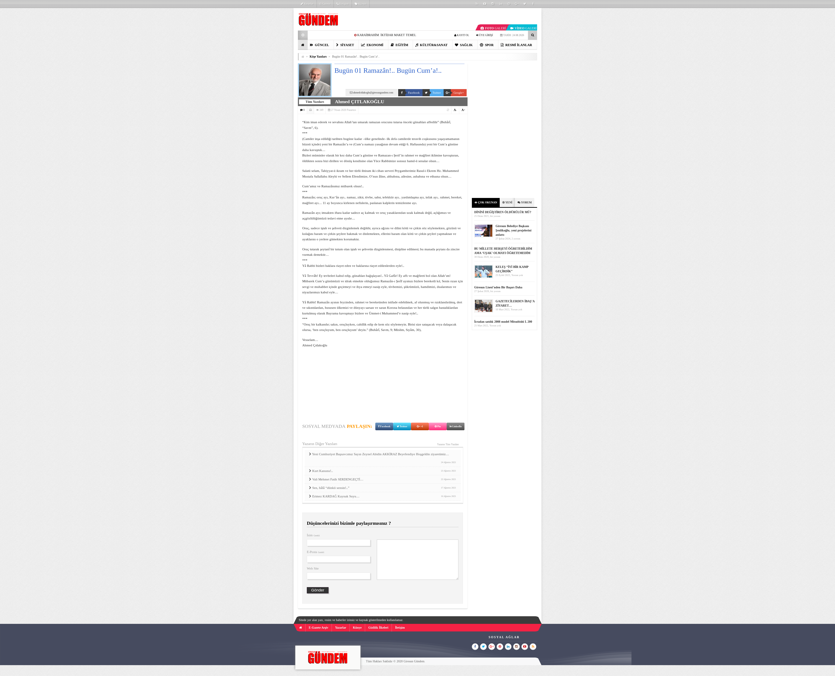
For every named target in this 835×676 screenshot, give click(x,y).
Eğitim (401, 45)
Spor (489, 45)
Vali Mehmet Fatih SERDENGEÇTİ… (383, 479)
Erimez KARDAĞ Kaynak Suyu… (383, 496)
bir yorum (495, 216)
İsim (313, 535)
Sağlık (466, 45)
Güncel (321, 45)
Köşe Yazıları (318, 56)
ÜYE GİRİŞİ (485, 35)
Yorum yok (517, 275)
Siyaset (346, 45)
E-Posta (315, 552)
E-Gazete (325, 3)
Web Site (313, 568)
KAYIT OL (462, 35)
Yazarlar (308, 3)
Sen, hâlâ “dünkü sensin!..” (383, 488)
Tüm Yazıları (315, 101)
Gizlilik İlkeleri (378, 627)
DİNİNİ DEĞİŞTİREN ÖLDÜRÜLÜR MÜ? (503, 212)
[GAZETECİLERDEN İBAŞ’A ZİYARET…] (483, 311)
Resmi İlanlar (518, 45)
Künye (362, 3)
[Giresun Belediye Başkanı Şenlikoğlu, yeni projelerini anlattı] (483, 236)
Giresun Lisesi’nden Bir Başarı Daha (498, 287)
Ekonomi (374, 45)
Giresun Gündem (414, 661)
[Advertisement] (276, 73)
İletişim (343, 3)
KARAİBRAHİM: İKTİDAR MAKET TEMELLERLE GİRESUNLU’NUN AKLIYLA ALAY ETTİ (360, 35)
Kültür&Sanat (433, 45)
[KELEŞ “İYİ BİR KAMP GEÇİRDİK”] (483, 277)
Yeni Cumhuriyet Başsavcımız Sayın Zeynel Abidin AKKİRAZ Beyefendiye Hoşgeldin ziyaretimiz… (383, 457)
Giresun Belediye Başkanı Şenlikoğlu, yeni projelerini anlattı (513, 230)
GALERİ (495, 28)
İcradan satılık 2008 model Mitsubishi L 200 (503, 321)
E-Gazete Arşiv (318, 627)
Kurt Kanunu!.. (383, 471)
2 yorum (516, 238)
